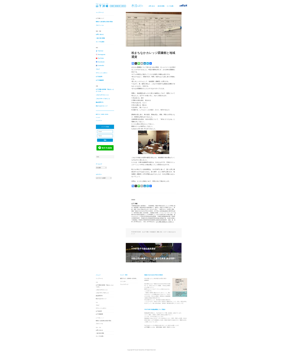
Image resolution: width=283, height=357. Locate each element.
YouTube (101, 58)
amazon (146, 280)
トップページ (100, 12)
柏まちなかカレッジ (102, 106)
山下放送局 (99, 76)
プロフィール (100, 25)
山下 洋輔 (145, 232)
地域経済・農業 (155, 232)
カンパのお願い (170, 6)
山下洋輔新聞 (100, 80)
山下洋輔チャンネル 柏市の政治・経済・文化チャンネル (159, 327)
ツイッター (98, 117)
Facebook (101, 62)
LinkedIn (101, 65)
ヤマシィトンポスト (102, 73)
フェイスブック (99, 120)
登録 (105, 140)
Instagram (101, 54)
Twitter (100, 51)
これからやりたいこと (102, 95)
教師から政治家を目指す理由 (104, 21)
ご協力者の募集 (160, 6)
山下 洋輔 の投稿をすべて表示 (164, 221)
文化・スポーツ (164, 232)
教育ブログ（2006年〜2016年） (102, 114)
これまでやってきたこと (103, 98)
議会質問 (99, 102)
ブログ (98, 69)
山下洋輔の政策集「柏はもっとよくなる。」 (105, 90)
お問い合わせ (152, 6)
